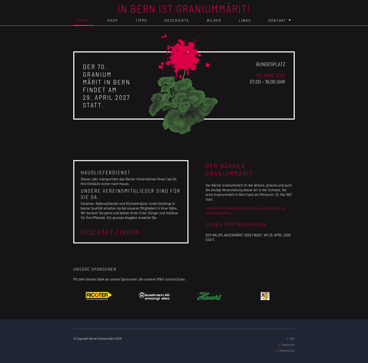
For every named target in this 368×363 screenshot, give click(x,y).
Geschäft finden (110, 232)
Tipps (141, 20)
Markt (83, 20)
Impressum (288, 344)
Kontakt (277, 20)
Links (245, 20)
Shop (112, 20)
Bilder (214, 20)
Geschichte (177, 20)
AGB (292, 338)
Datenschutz (287, 350)
